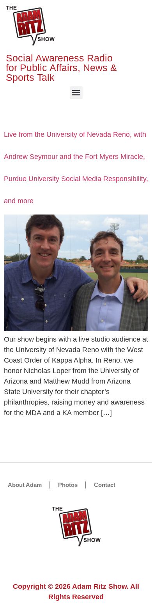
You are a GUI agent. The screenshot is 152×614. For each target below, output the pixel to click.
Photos (68, 484)
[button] (76, 92)
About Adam (25, 484)
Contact (104, 484)
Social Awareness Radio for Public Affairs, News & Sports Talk (61, 67)
